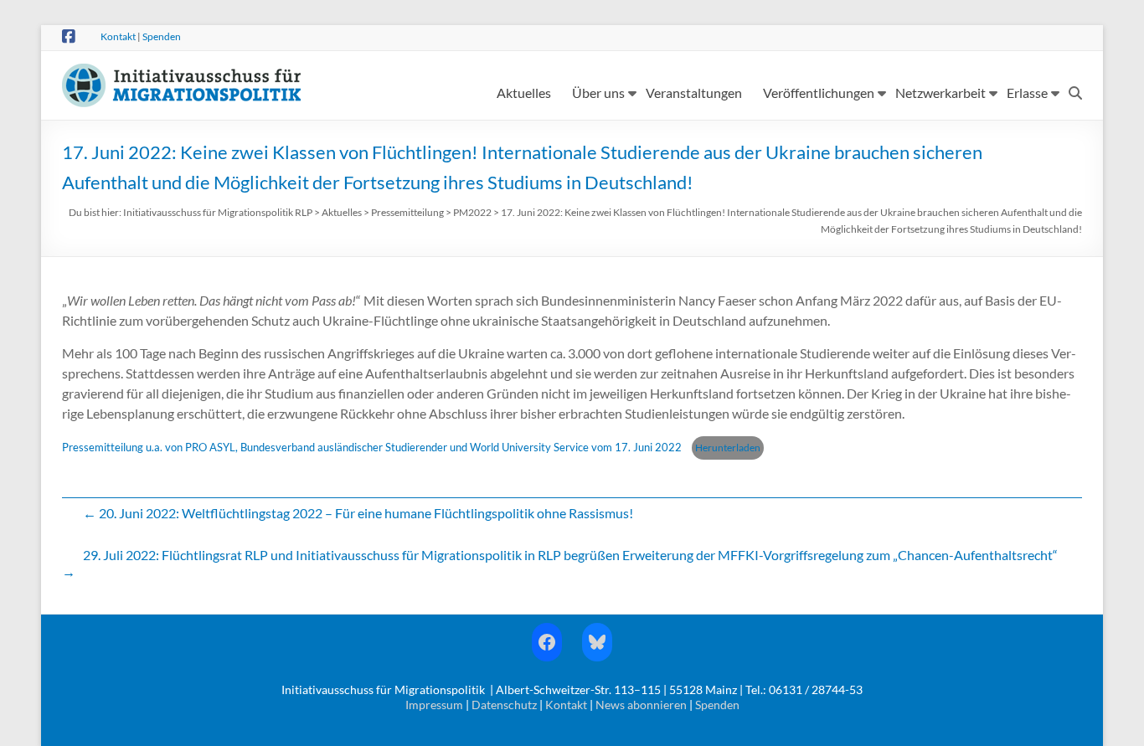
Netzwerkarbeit (940, 92)
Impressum (434, 704)
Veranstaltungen (694, 92)
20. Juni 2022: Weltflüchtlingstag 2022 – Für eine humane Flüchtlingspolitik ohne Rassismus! (358, 513)
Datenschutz (504, 704)
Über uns (598, 92)
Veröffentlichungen (818, 92)
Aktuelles (524, 92)
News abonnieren (641, 704)
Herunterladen (727, 447)
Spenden (161, 36)
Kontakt (118, 36)
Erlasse (1027, 92)
